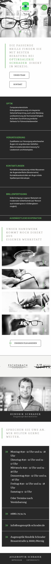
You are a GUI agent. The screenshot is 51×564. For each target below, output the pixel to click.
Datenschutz (33, 560)
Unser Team (19, 75)
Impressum (17, 560)
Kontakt (17, 84)
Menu (44, 7)
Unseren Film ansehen (25, 343)
